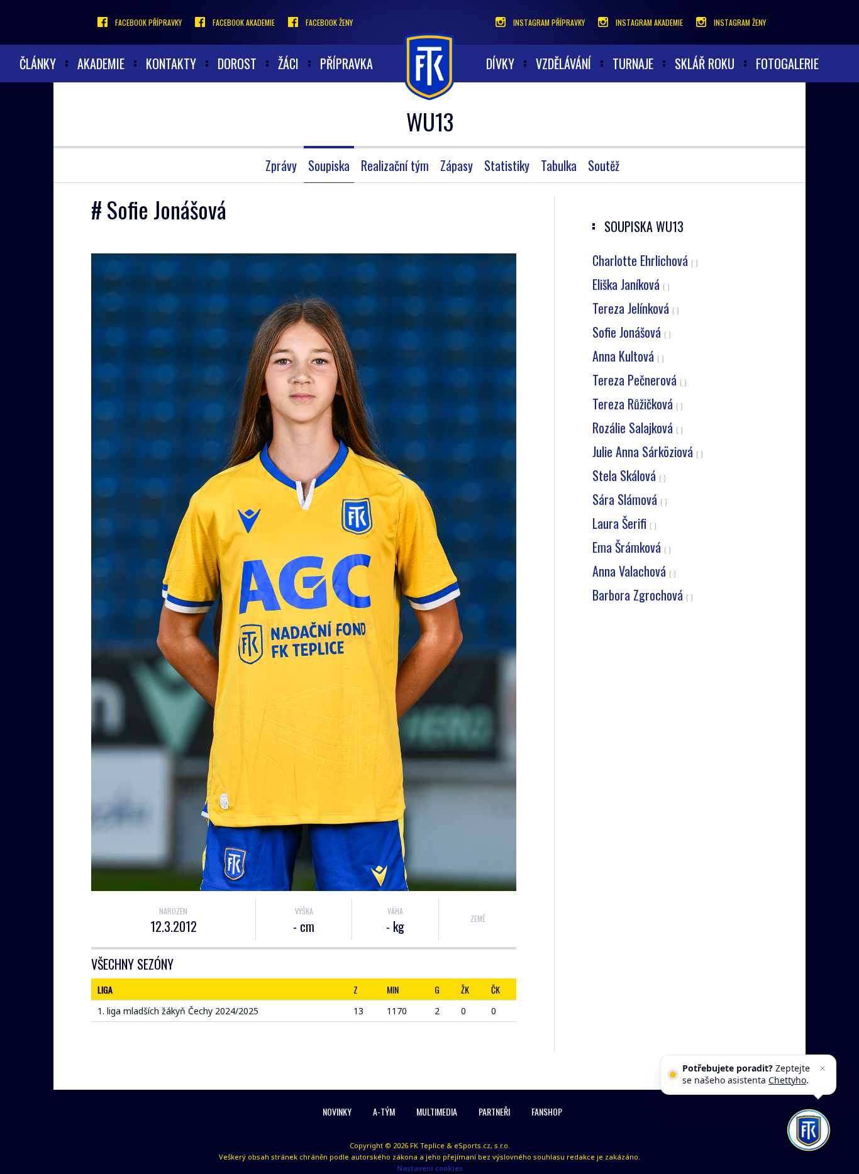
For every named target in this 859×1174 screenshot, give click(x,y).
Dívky (500, 63)
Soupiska (329, 165)
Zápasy (456, 165)
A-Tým (384, 1111)
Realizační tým (395, 165)
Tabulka (559, 165)
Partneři (494, 1111)
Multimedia (436, 1111)
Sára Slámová (629, 499)
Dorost (237, 63)
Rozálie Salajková (637, 427)
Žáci (288, 63)
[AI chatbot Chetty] (808, 1130)
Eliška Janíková (631, 284)
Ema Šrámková (631, 547)
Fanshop (546, 1111)
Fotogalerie (787, 63)
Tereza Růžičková (637, 403)
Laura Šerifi (624, 523)
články (37, 63)
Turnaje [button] (632, 63)
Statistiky (506, 165)
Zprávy (281, 165)
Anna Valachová (634, 571)
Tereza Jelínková (635, 308)
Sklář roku (704, 63)
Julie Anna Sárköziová (647, 451)
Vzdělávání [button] (563, 63)
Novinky (337, 1111)
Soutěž (603, 165)
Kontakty (171, 63)
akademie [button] (101, 63)
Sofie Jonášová (631, 332)
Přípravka (346, 63)
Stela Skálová (629, 475)
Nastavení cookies (430, 1168)
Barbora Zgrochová (642, 594)
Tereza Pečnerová (639, 379)
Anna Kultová (628, 355)
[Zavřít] (822, 1068)
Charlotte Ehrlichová (645, 260)
